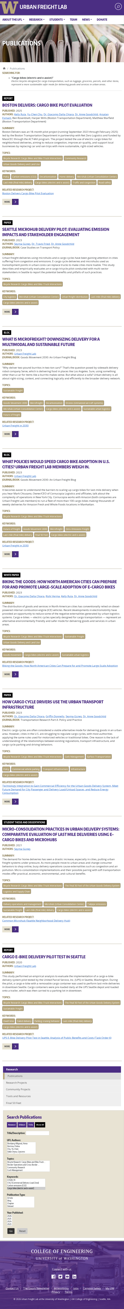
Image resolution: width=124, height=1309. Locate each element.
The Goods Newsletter (36, 1288)
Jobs (75, 1288)
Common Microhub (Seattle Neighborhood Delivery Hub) (36, 920)
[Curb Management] (28, 1170)
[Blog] (20, 1200)
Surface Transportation (99, 756)
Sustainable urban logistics (96, 408)
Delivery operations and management (22, 904)
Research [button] (35, 19)
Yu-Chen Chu (34, 114)
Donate (102, 19)
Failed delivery (24, 1021)
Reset (22, 1231)
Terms (68, 1292)
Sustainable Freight (13, 390)
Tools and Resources (18, 1096)
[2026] (9, 1216)
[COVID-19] (26, 1180)
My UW (110, 1288)
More (7, 202)
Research (12, 1069)
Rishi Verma (53, 596)
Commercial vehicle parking (26, 769)
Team (73, 19)
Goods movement (12, 654)
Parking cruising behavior (47, 1021)
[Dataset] (20, 1206)
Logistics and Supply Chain (16, 891)
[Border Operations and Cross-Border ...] (28, 1164)
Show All (40, 1124)
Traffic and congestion (84, 182)
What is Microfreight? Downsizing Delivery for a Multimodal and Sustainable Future (51, 341)
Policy (6, 176)
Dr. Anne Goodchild (86, 114)
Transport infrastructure (55, 769)
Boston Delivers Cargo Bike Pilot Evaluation (28, 193)
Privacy (56, 1292)
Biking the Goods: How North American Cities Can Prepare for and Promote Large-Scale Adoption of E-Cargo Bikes (59, 584)
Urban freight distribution (75, 296)
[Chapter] (20, 1203)
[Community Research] (28, 1167)
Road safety (105, 182)
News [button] (86, 19)
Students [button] (56, 19)
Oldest (22, 1124)
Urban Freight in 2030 (15, 425)
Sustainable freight (12, 910)
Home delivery (66, 176)
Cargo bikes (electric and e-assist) (52, 182)
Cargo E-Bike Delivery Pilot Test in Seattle (44, 956)
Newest (12, 1124)
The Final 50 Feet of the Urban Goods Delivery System (92, 885)
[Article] (20, 1198)
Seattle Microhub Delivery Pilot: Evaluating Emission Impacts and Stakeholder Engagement (55, 232)
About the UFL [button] (12, 19)
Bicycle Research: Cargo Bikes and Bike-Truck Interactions (32, 158)
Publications (15, 1076)
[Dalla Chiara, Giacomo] (21, 1151)
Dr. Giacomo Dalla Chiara (59, 114)
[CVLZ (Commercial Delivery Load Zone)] (26, 1182)
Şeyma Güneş (22, 244)
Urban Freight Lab (43, 6)
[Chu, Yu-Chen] (21, 1149)
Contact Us (12, 1288)
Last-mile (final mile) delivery (17, 182)
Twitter (61, 1276)
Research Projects (16, 1082)
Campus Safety (92, 1288)
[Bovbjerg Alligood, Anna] (21, 1143)
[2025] (9, 1218)
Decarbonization (48, 176)
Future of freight (11, 414)
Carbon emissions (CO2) (24, 176)
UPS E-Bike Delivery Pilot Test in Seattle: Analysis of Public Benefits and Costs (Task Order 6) (56, 1037)
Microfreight (36, 402)
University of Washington (10, 7)
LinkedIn (75, 1276)
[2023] (9, 1224)
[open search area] (118, 6)
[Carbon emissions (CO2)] (26, 1185)
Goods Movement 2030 (15, 402)
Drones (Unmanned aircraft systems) (84, 402)
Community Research (75, 158)
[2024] (9, 1221)
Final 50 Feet (41, 534)
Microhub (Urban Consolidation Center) (97, 176)
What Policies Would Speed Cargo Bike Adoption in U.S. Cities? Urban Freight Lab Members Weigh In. (56, 464)
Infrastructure (78, 769)
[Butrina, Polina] (21, 1146)
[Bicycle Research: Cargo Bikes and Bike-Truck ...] (28, 1162)
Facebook (54, 1276)
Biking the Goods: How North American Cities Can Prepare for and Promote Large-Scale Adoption (60, 665)
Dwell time (8, 1021)
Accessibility (61, 1288)
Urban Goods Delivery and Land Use (21, 164)
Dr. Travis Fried (41, 244)
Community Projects (18, 1089)
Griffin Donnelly (55, 716)
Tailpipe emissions (96, 904)
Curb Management (74, 756)
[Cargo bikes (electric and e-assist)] (26, 1188)
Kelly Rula (20, 114)
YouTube (68, 1276)
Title (30, 1124)
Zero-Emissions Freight (77, 529)
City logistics (9, 296)
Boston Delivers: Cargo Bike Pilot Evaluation (47, 105)
